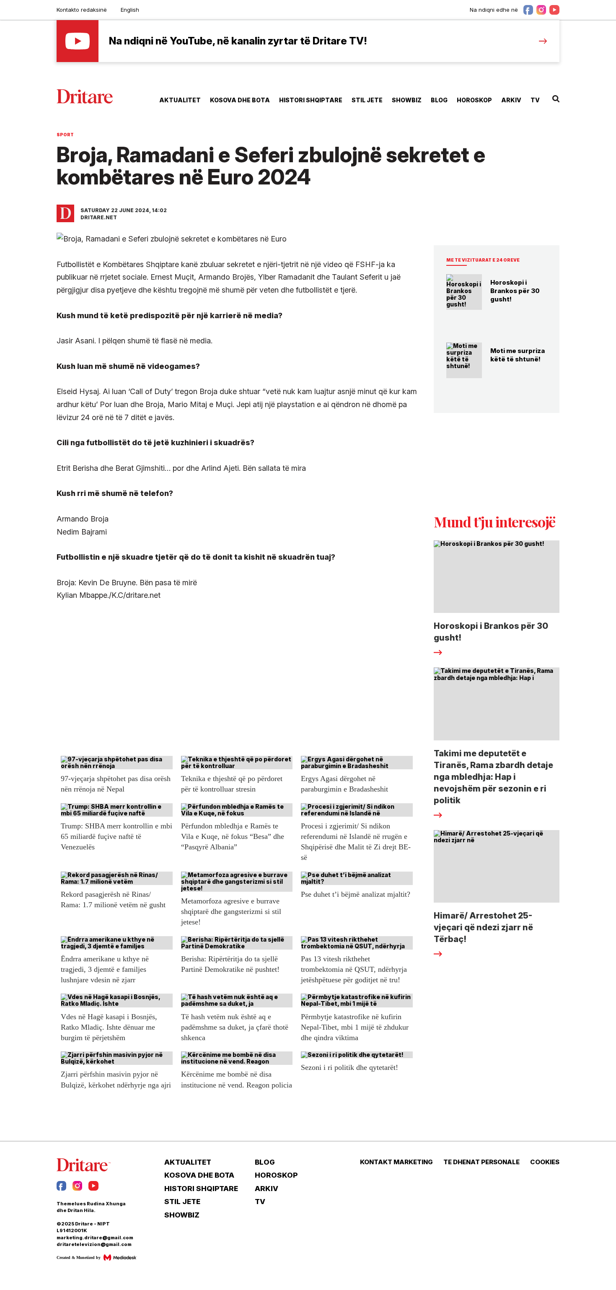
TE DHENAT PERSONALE (481, 1162)
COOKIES (544, 1162)
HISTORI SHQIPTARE (310, 100)
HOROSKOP (474, 100)
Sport (65, 134)
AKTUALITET (180, 100)
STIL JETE (367, 100)
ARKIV (511, 100)
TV (535, 100)
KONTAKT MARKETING (396, 1162)
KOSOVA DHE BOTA (240, 100)
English (130, 9)
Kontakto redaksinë (82, 9)
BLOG (439, 100)
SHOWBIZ (407, 100)
